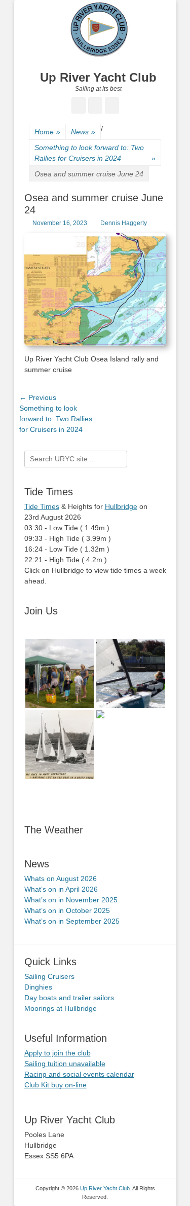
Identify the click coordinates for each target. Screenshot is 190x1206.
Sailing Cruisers (49, 976)
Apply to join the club (57, 1053)
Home (47, 132)
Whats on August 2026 (60, 878)
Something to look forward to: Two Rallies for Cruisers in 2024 (95, 152)
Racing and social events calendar (79, 1074)
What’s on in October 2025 (67, 910)
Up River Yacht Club (98, 77)
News (83, 132)
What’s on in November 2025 (71, 900)
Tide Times (41, 506)
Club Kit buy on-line (55, 1085)
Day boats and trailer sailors (69, 998)
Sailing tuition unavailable (64, 1063)
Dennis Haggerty (123, 223)
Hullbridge (121, 506)
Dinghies (38, 987)
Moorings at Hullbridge (60, 1008)
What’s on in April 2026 (61, 889)
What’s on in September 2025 (72, 921)
